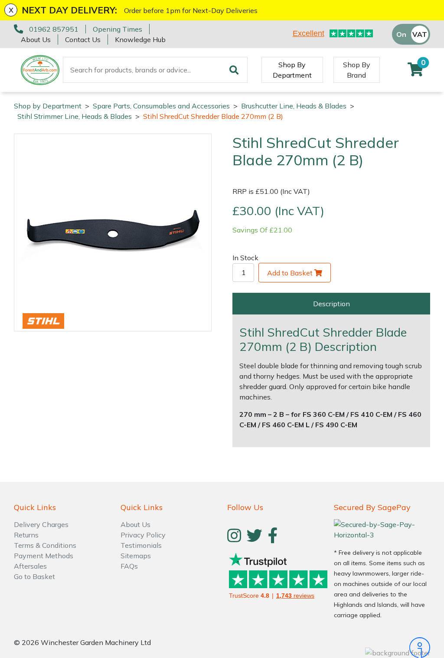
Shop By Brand (356, 69)
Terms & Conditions (45, 545)
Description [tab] (331, 303)
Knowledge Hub (140, 39)
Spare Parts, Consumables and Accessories (161, 105)
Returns (26, 534)
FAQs (129, 566)
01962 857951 (53, 29)
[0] (415, 72)
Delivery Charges (41, 524)
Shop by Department (48, 105)
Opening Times (117, 29)
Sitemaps (136, 555)
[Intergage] (382, 647)
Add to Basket (290, 272)
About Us (36, 39)
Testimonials (141, 545)
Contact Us (83, 39)
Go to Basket (34, 576)
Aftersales (30, 566)
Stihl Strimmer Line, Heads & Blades (74, 116)
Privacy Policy (143, 534)
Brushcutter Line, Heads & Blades (293, 105)
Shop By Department (292, 69)
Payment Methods (43, 555)
